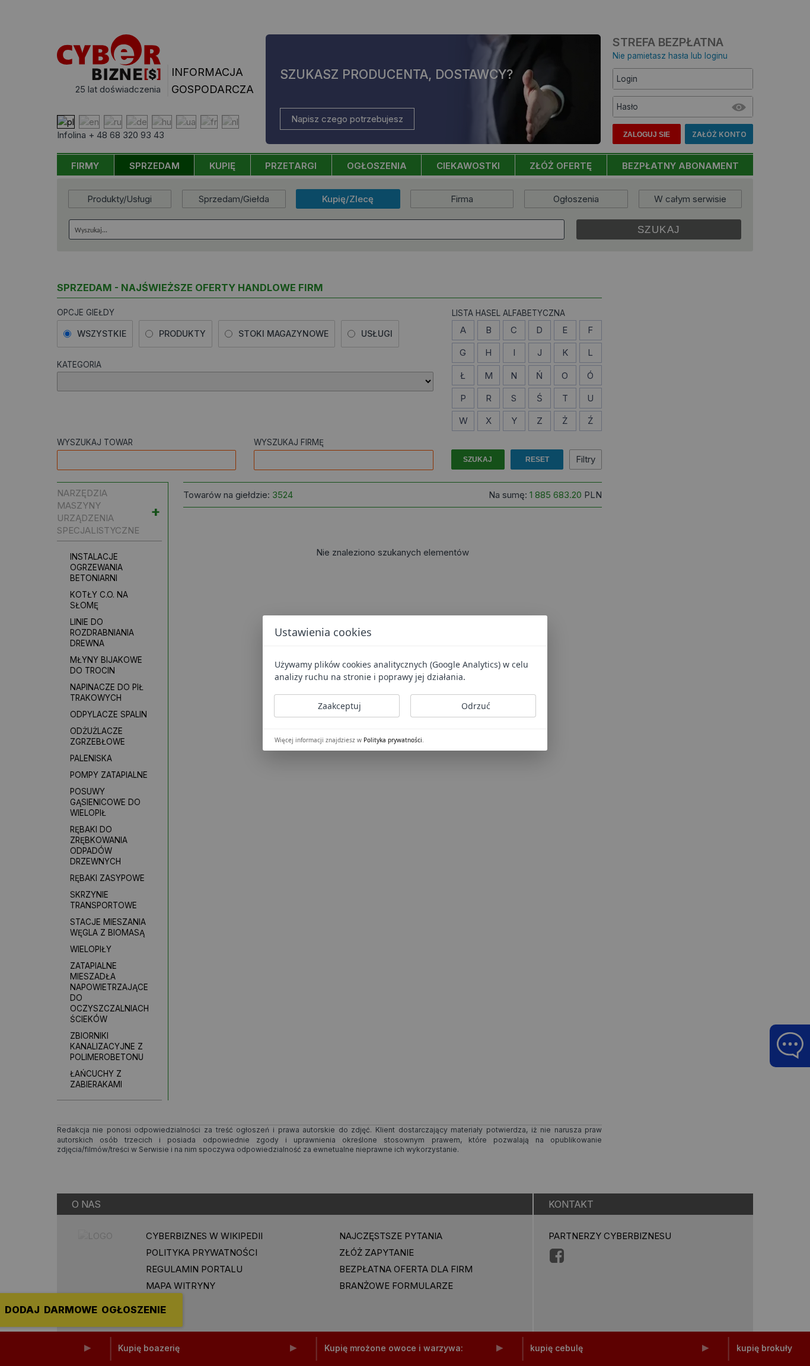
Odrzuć (475, 705)
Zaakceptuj (339, 705)
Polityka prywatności (392, 740)
